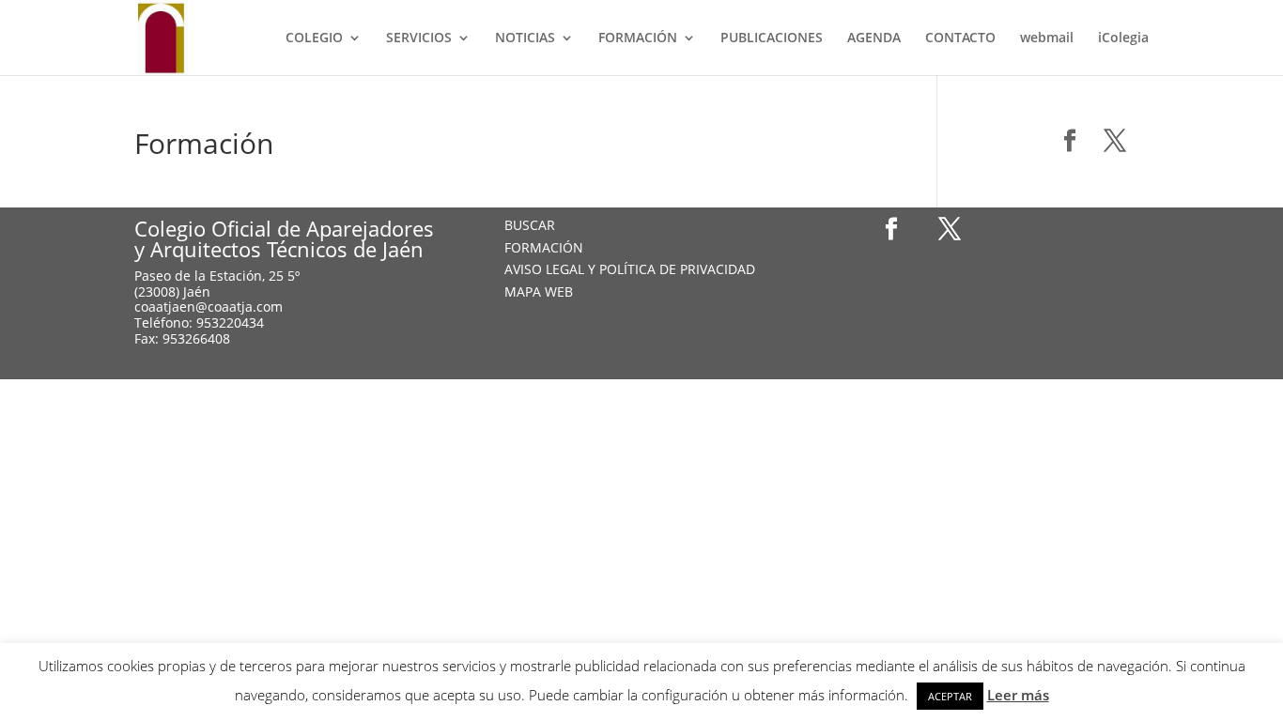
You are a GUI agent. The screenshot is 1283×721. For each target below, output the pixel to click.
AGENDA (874, 38)
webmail (1047, 38)
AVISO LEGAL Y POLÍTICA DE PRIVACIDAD (629, 269)
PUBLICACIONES (771, 38)
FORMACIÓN (637, 38)
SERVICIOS (419, 38)
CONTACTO (960, 38)
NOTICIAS (525, 38)
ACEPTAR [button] (950, 696)
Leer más (1018, 694)
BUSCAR (529, 225)
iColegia (1123, 38)
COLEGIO (314, 38)
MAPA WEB (538, 291)
